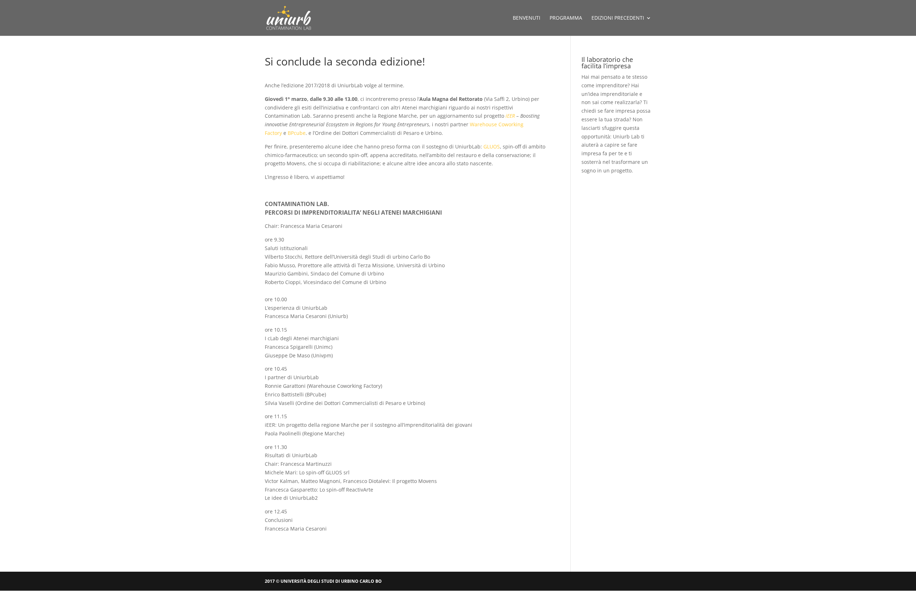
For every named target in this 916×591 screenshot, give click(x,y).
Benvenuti (526, 18)
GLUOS (491, 146)
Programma (566, 18)
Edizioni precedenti (617, 18)
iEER (510, 115)
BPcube (297, 133)
